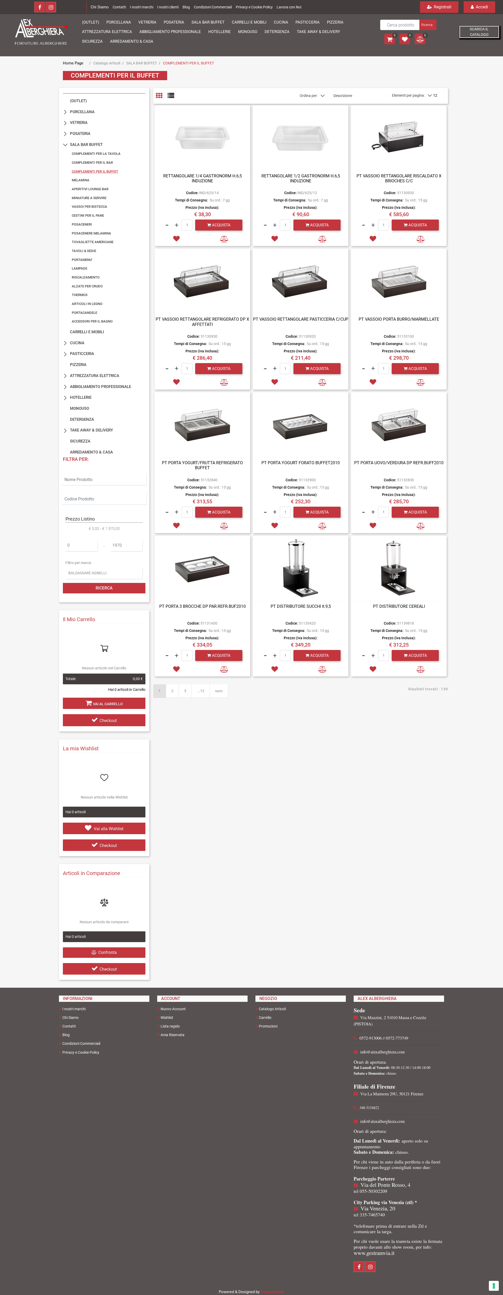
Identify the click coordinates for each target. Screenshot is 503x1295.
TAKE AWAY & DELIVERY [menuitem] (318, 31)
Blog (186, 7)
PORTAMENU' (82, 260)
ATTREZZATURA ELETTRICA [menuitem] (107, 31)
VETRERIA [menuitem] (147, 22)
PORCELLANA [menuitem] (118, 22)
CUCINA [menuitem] (281, 22)
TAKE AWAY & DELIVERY (91, 430)
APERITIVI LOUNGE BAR (90, 189)
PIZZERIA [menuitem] (335, 22)
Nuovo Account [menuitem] (173, 1009)
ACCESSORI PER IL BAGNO (92, 321)
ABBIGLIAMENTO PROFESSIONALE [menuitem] (170, 31)
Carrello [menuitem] (265, 1017)
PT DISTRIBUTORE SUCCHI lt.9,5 (301, 606)
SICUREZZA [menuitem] (92, 41)
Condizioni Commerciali (213, 7)
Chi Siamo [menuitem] (70, 1017)
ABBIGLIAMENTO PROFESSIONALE (100, 386)
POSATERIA (80, 133)
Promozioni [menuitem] (268, 1026)
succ (219, 691)
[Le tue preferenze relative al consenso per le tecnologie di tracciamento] (494, 1286)
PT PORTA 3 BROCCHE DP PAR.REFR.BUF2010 (202, 606)
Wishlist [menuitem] (167, 1017)
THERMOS (80, 295)
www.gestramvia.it (374, 1252)
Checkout (108, 720)
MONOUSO (79, 408)
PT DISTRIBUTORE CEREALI (399, 606)
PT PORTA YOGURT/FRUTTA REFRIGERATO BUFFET (202, 465)
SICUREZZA (80, 441)
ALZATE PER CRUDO (87, 286)
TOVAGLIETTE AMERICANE (92, 242)
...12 (200, 691)
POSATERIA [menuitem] (174, 22)
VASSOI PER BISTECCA (89, 207)
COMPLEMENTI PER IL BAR (92, 163)
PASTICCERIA (82, 353)
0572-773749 (397, 1038)
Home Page (73, 63)
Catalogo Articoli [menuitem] (272, 1009)
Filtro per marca (78, 563)
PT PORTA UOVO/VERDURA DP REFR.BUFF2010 (399, 462)
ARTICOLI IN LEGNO (87, 304)
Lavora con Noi (289, 7)
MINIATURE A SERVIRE (89, 198)
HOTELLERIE (80, 397)
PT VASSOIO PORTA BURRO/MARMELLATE (399, 319)
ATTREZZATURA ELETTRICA (94, 375)
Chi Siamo (100, 7)
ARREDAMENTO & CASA (91, 452)
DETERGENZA (82, 419)
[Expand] (65, 111)
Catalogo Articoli (106, 63)
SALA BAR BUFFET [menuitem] (208, 22)
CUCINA (77, 343)
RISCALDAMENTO (86, 277)
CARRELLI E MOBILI (87, 332)
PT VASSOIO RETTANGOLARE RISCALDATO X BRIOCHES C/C (399, 178)
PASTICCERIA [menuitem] (308, 22)
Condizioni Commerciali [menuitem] (81, 1043)
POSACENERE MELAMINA (91, 233)
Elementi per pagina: (408, 95)
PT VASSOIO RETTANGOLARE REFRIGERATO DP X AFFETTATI (202, 322)
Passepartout (272, 1291)
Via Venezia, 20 (377, 1208)
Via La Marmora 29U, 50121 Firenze (391, 1094)
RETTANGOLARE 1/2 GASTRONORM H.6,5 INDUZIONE (300, 178)
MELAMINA (80, 180)
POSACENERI (82, 224)
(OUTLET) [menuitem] (90, 22)
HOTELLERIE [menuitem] (219, 31)
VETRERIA (79, 122)
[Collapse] (65, 144)
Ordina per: (309, 96)
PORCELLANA (82, 112)
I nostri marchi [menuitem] (74, 1009)
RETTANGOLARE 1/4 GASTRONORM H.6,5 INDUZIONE (202, 178)
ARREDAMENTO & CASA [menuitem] (131, 41)
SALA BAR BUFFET (141, 63)
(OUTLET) (78, 101)
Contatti (119, 7)
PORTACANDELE (84, 313)
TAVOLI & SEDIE (84, 251)
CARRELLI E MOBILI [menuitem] (249, 22)
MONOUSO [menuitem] (247, 31)
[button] (427, 25)
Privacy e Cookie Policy (254, 7)
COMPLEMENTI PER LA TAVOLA (96, 154)
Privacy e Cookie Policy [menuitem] (80, 1052)
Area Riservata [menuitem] (172, 1035)
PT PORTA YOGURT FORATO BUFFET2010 (300, 462)
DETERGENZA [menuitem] (277, 31)
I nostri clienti (168, 7)
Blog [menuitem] (66, 1035)
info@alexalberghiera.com (382, 1052)
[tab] (162, 96)
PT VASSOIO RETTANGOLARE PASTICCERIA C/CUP (300, 319)
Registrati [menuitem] (442, 6)
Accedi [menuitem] (481, 6)
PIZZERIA (78, 364)
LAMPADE (79, 268)
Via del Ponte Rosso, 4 (385, 1184)
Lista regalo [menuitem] (170, 1026)
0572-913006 (370, 1038)
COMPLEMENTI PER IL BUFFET (188, 63)
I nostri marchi (141, 7)
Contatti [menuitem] (69, 1026)
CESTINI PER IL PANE (88, 215)
